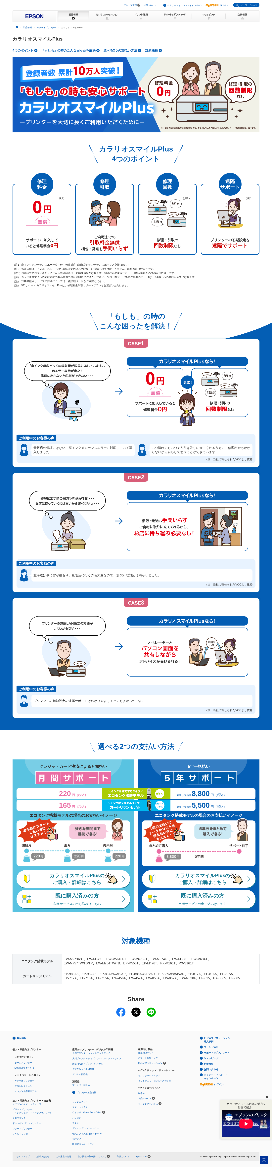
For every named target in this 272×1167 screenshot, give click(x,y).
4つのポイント (23, 50)
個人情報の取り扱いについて (92, 1156)
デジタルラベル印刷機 (83, 1069)
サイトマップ (23, 1156)
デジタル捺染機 (80, 1074)
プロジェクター (80, 1102)
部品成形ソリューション (150, 1063)
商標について (123, 1156)
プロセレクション (23, 1086)
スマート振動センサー (149, 1058)
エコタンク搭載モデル (25, 1091)
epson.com (141, 1156)
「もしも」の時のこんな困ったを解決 (68, 50)
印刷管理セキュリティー (84, 1144)
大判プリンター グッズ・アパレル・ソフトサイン (96, 1058)
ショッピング (211, 1058)
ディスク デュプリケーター (85, 1128)
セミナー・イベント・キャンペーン (185, 5)
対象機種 (151, 50)
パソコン (76, 1118)
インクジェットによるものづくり (154, 1081)
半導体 (141, 1093)
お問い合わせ (150, 5)
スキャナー (77, 1123)
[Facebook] (120, 1009)
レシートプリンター (22, 1128)
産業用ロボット (146, 1052)
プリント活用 (211, 1047)
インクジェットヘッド (149, 1075)
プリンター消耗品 (81, 1085)
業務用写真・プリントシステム (87, 1063)
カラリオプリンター (24, 1081)
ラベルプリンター (21, 1134)
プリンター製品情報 (86, 1092)
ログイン (224, 5)
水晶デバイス (144, 1098)
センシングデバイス (148, 1104)
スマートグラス (80, 1107)
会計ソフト (77, 1139)
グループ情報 (130, 5)
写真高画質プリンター (25, 1068)
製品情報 (21, 1038)
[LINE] (151, 1009)
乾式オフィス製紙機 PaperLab (87, 1133)
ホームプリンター (23, 1062)
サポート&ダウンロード (217, 1052)
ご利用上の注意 (63, 1156)
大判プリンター (20, 1118)
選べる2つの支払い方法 (120, 50)
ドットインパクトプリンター (27, 1123)
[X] (136, 1009)
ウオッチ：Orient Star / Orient (87, 1112)
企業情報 (208, 1063)
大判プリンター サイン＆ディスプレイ (91, 1053)
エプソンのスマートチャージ (27, 1104)
